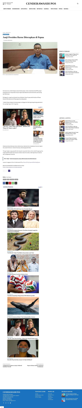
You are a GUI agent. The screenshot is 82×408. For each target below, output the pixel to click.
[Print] (16, 183)
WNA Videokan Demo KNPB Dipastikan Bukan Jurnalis (72, 399)
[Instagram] (6, 403)
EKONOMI (12, 179)
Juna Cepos (8, 177)
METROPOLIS (8, 32)
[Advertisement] (41, 20)
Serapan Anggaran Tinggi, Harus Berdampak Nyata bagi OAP (71, 55)
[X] (7, 183)
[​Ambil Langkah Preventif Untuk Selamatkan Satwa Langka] (62, 134)
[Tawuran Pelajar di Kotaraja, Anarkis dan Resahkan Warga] (62, 140)
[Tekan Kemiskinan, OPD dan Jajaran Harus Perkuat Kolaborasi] (62, 73)
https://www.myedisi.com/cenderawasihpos (12, 167)
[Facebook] (4, 183)
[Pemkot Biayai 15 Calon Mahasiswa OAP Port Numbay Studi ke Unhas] (62, 67)
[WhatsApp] (13, 183)
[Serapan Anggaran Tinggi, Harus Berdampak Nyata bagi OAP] (62, 56)
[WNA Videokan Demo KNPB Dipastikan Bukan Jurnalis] (62, 61)
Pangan (16, 179)
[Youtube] (10, 403)
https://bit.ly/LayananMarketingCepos (31, 162)
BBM (8, 179)
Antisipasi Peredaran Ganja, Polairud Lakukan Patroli (12, 366)
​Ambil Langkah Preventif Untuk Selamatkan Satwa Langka (71, 133)
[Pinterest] (10, 183)
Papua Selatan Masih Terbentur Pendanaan (35, 366)
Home (4, 32)
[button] (77, 3)
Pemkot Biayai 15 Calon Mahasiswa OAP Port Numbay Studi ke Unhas (71, 67)
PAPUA (4, 179)
